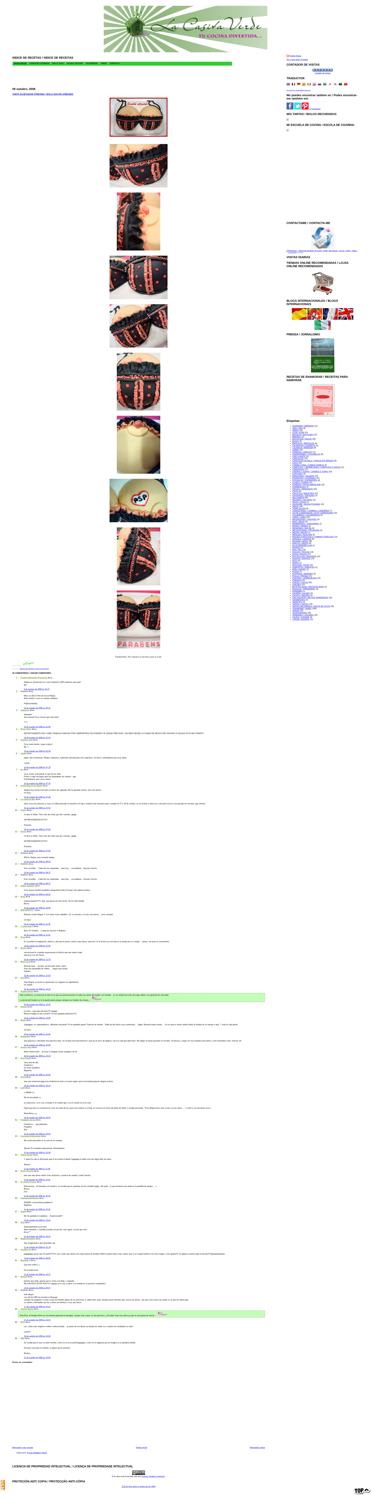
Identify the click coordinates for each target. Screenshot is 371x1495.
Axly (22, 1222)
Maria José (25, 962)
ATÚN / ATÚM (298, 432)
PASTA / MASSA (299, 554)
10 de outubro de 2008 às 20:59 (37, 1153)
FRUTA (295, 491)
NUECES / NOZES (300, 543)
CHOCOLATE (298, 458)
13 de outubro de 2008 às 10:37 (37, 1274)
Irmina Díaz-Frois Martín (31, 786)
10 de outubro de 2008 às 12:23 (37, 959)
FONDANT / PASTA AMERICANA (306, 485)
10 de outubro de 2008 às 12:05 (37, 946)
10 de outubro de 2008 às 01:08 (37, 727)
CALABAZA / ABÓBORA (302, 448)
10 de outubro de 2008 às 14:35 (37, 1004)
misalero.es (26, 1249)
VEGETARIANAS (299, 613)
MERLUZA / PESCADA (302, 535)
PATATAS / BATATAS (301, 558)
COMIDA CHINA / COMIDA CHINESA (308, 465)
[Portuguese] (325, 85)
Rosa (23, 897)
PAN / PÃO (297, 550)
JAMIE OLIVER (299, 508)
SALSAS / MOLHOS (301, 595)
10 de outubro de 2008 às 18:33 (37, 1118)
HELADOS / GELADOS (302, 500)
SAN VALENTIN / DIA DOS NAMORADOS (310, 598)
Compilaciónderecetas (31, 1136)
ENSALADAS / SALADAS (303, 476)
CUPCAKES (297, 474)
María (23, 1020)
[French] (294, 85)
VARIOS (295, 611)
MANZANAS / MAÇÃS (301, 528)
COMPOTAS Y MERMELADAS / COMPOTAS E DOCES (316, 467)
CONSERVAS (298, 469)
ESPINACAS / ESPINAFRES (304, 480)
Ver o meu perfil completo (297, 60)
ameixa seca (26, 1047)
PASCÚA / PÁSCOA (301, 552)
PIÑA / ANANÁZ (299, 569)
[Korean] (335, 85)
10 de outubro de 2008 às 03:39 (37, 751)
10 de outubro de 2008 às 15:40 (37, 1034)
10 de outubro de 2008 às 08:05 (37, 862)
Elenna (24, 1007)
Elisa (23, 937)
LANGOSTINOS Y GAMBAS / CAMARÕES (310, 511)
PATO (294, 561)
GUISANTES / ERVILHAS (303, 495)
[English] (289, 85)
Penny (23, 810)
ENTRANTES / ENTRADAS (304, 478)
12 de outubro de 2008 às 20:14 (37, 1236)
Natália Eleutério (28, 1239)
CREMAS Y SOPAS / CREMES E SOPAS (310, 472)
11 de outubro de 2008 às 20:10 (37, 1196)
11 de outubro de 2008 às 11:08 (37, 1169)
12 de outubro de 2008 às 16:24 (37, 1220)
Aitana (23, 1211)
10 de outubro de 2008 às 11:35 (37, 924)
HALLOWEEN (298, 498)
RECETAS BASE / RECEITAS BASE (308, 587)
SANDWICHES (298, 600)
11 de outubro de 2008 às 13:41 (37, 1180)
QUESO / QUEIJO (300, 582)
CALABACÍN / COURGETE (303, 445)
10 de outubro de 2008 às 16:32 (37, 1056)
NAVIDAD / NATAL (300, 541)
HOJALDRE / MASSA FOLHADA (306, 504)
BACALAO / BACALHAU (302, 435)
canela (23, 753)
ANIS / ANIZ (297, 428)
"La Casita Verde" (292, 252)
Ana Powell (26, 1058)
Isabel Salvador (27, 886)
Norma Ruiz (26, 729)
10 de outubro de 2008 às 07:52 (37, 808)
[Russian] (320, 85)
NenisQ (24, 1277)
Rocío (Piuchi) (27, 1171)
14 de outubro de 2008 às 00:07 (37, 1288)
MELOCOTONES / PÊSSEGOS (305, 530)
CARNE (295, 450)
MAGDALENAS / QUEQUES (304, 519)
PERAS (295, 563)
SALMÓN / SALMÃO (301, 593)
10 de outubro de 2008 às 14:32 (37, 989)
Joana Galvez (27, 1155)
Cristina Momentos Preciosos (34, 678)
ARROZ (295, 430)
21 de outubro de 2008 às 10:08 (37, 1358)
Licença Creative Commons (153, 1476)
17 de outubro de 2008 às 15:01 (37, 1307)
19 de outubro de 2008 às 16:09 (37, 1336)
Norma (24, 948)
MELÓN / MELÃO (299, 532)
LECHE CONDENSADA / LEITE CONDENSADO (312, 513)
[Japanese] (330, 85)
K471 (23, 1322)
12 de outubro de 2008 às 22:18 (37, 1247)
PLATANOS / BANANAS (302, 574)
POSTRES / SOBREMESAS (304, 578)
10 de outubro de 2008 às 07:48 (37, 797)
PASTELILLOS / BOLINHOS (304, 556)
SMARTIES (297, 602)
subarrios (25, 710)
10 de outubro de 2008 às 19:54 (37, 1134)
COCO (295, 463)
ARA (22, 1338)
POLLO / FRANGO (300, 576)
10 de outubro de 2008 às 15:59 (37, 1045)
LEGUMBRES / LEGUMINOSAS (306, 515)
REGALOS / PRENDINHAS (303, 589)
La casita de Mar (28, 799)
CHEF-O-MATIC (299, 456)
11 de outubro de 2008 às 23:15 (37, 1209)
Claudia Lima (26, 740)
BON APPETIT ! (27, 910)
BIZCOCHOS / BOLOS (302, 439)
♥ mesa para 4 (27, 926)
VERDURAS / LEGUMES (303, 615)
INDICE (295, 506)
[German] (299, 85)
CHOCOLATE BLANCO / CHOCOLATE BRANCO (313, 461)
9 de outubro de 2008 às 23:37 (36, 689)
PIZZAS (295, 571)
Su (22, 770)
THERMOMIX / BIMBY (302, 608)
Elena (23, 1077)
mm (22, 978)
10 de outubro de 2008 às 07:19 (37, 767)
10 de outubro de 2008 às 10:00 (37, 908)
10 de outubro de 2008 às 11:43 (37, 935)
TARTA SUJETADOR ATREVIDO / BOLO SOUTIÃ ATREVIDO (42, 94)
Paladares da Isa (28, 1120)
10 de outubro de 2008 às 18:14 (37, 1086)
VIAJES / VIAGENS (300, 617)
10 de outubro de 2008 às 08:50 (37, 894)
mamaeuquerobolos (30, 1198)
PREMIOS (296, 580)
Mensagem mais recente (22, 1447)
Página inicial (141, 1447)
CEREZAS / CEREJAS (302, 452)
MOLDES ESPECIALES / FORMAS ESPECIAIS (313, 537)
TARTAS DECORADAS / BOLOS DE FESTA (34, 669)
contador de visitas (323, 73)
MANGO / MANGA (300, 526)
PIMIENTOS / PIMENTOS (303, 567)
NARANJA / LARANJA (301, 539)
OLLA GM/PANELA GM (302, 545)
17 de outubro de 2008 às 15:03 (37, 1320)
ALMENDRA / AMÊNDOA (303, 426)
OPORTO (296, 548)
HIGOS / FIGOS (299, 502)
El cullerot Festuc (28, 1182)
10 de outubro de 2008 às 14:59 (37, 1018)
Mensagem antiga (257, 1447)
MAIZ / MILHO (298, 521)
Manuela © (25, 1260)
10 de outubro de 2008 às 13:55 (37, 976)
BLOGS (295, 441)
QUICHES (296, 585)
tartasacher (25, 1036)
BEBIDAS (296, 437)
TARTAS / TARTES (300, 604)
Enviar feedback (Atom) (37, 1453)
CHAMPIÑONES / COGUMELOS (306, 454)
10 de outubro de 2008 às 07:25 (37, 783)
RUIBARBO (297, 591)
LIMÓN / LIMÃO (299, 517)
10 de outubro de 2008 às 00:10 (37, 708)
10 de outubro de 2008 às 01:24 (37, 738)
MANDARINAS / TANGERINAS (305, 524)
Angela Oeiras (27, 991)
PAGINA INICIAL (20, 63)
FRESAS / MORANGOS (302, 489)
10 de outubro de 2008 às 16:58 (37, 1075)
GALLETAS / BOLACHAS (303, 493)
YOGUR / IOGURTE (300, 619)
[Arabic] (341, 85)
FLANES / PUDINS (300, 482)
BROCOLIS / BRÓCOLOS (303, 443)
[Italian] (309, 85)
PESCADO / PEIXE (300, 565)
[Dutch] (315, 85)
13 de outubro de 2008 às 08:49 (37, 1258)
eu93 (23, 1088)
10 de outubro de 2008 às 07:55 (37, 829)
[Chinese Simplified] (346, 85)
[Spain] (304, 85)
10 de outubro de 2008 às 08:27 (37, 873)
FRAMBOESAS (299, 487)
